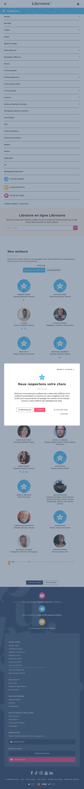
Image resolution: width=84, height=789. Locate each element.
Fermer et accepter (65, 369)
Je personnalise (24, 410)
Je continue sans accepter (60, 412)
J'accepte (40, 410)
